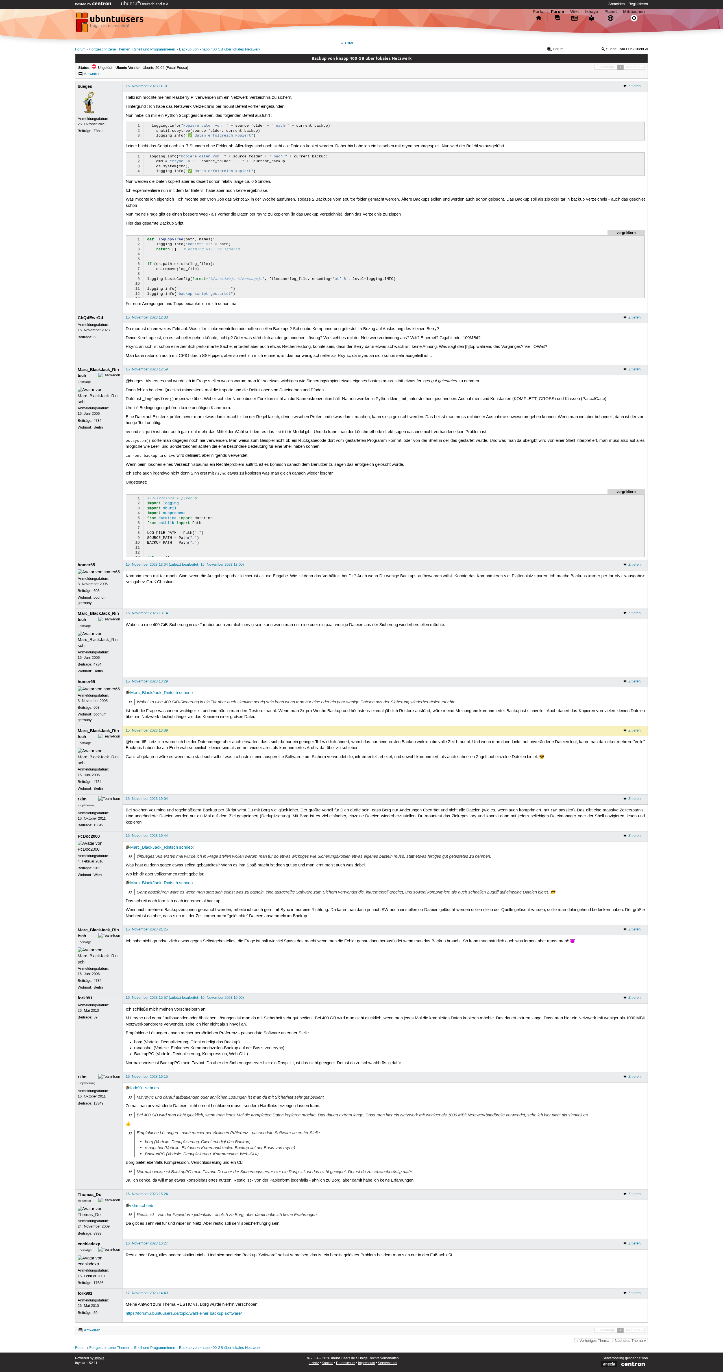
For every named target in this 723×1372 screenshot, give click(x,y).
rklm (82, 799)
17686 (98, 1283)
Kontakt (327, 1363)
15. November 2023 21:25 (147, 929)
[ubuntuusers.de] (110, 24)
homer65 (86, 565)
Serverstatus (387, 1363)
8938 (97, 1233)
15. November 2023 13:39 (147, 730)
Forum (557, 11)
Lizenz (314, 1363)
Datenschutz (345, 1363)
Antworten (92, 74)
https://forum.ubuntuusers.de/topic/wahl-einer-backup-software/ (184, 1313)
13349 (98, 825)
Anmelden (616, 4)
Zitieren (634, 86)
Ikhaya (591, 11)
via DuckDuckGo (634, 49)
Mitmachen (634, 11)
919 (96, 868)
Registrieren (638, 4)
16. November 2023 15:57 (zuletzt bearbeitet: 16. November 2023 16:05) (185, 997)
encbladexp (89, 1244)
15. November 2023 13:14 (147, 613)
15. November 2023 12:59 (147, 369)
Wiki (574, 11)
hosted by (83, 4)
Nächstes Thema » (630, 1340)
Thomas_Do (89, 1194)
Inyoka (99, 1358)
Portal (539, 11)
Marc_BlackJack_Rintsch (154, 692)
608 (96, 591)
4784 (97, 420)
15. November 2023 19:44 (147, 835)
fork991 (85, 998)
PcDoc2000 (89, 836)
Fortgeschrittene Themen (109, 49)
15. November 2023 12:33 (147, 317)
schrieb (186, 692)
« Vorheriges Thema (592, 1340)
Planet (610, 11)
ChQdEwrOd (90, 318)
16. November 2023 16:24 (147, 1194)
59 (95, 1017)
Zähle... (99, 131)
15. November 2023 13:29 (147, 681)
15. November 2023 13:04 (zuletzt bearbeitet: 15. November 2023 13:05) (185, 564)
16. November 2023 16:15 (147, 1076)
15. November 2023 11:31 (146, 86)
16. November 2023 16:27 (147, 1243)
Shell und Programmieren (154, 49)
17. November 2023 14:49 (147, 1293)
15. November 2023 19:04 (147, 798)
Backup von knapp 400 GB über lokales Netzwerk (219, 49)
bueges (85, 86)
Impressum (366, 1363)
